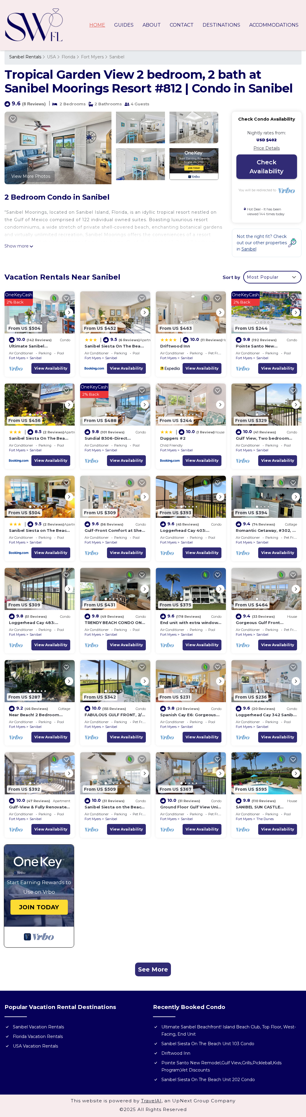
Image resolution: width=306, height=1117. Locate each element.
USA (51, 57)
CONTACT (182, 25)
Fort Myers (92, 57)
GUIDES (124, 25)
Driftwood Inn (175, 346)
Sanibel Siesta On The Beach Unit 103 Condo (207, 1043)
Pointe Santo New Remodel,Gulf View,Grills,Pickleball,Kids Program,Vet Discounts (221, 1066)
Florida (68, 57)
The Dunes (265, 819)
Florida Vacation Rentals (38, 1036)
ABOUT (152, 25)
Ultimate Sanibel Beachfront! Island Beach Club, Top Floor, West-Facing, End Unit (228, 1030)
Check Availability (267, 167)
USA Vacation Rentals (35, 1046)
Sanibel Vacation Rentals (38, 1027)
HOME (97, 25)
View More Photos (30, 176)
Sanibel (116, 57)
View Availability (50, 368)
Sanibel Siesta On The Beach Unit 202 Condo (208, 1079)
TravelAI (151, 1101)
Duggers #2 (172, 438)
